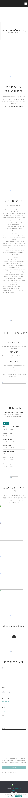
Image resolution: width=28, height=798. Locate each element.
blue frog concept (17, 788)
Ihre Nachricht (5, 734)
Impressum (14, 790)
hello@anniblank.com (7, 711)
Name (3, 715)
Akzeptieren (18, 796)
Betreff (3, 728)
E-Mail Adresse (5, 722)
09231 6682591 (5, 702)
